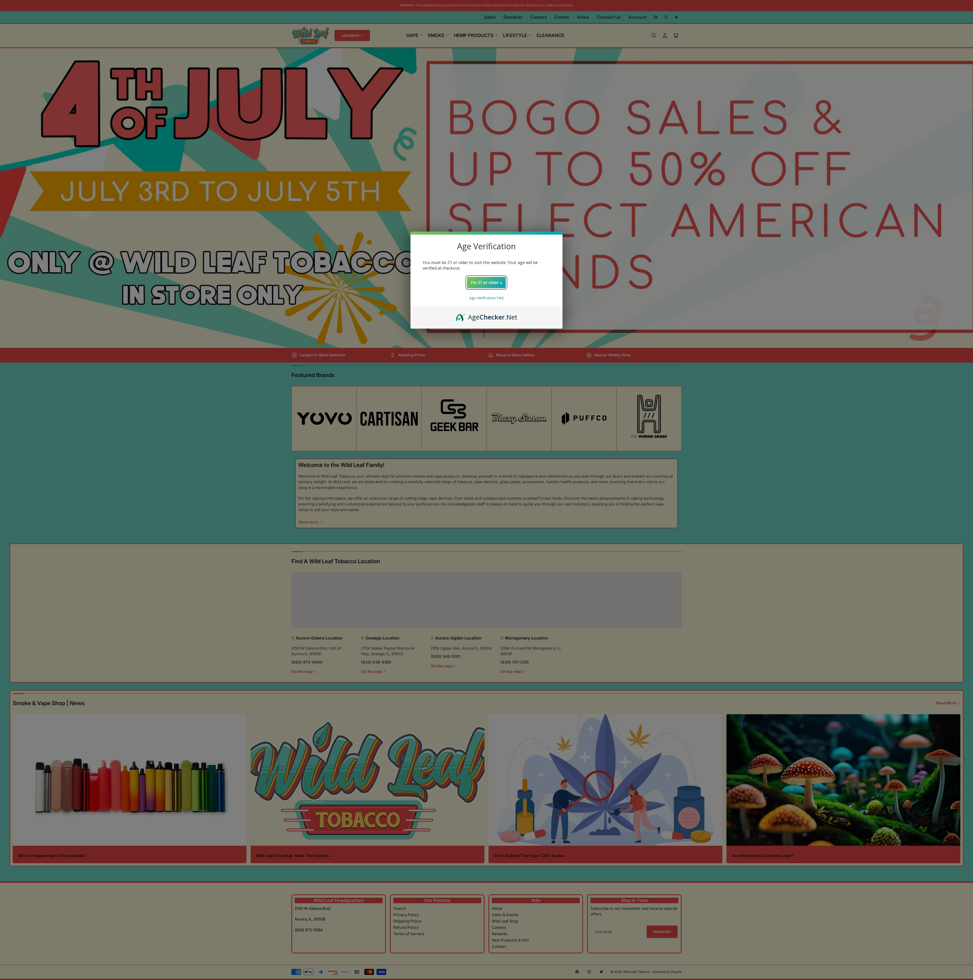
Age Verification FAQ (486, 297)
